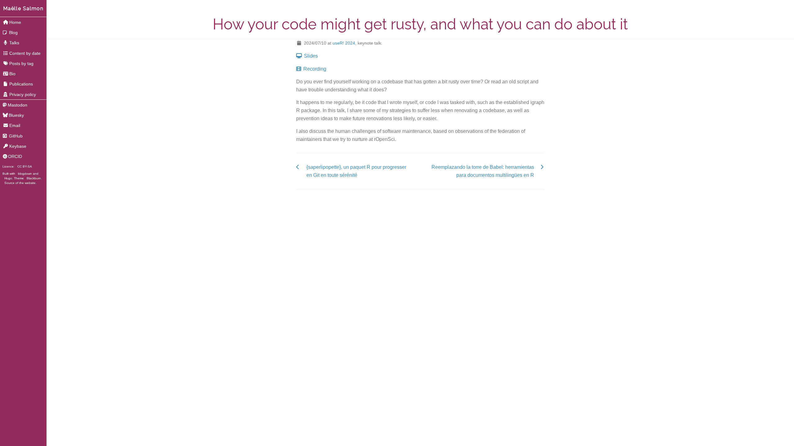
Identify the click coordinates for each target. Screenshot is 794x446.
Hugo (8, 178)
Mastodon (17, 105)
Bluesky (16, 115)
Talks (14, 42)
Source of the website (20, 183)
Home (15, 22)
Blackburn (34, 178)
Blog (13, 32)
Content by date (25, 53)
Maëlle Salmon (23, 8)
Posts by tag (21, 63)
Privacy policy (22, 94)
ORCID (15, 156)
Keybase (17, 146)
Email (14, 125)
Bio (12, 73)
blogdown (25, 173)
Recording (314, 69)
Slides (310, 56)
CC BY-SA (24, 166)
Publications (21, 83)
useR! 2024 (343, 43)
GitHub (15, 135)
